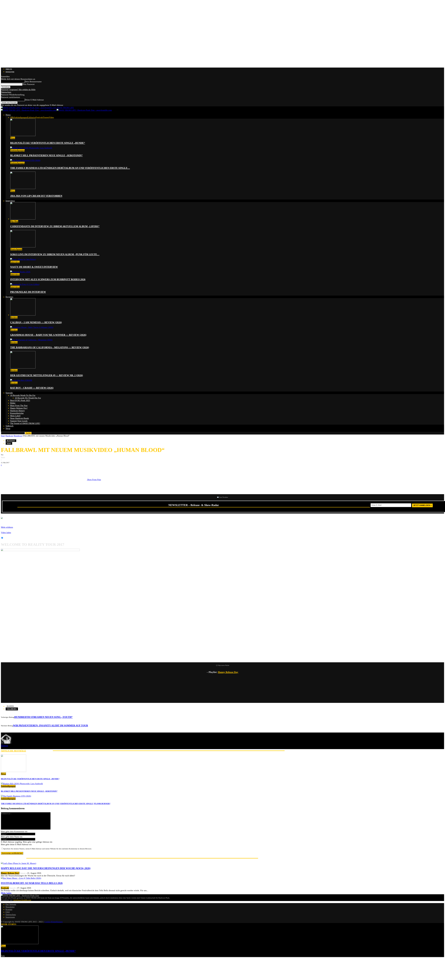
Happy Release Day (228, 672)
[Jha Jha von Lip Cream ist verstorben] (22, 188)
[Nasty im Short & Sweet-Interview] (23, 259)
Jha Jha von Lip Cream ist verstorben (36, 195)
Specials (9, 393)
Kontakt (9, 909)
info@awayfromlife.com (22, 900)
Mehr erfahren (7, 527)
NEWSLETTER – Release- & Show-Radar (193, 505)
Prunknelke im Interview (28, 291)
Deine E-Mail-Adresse (34, 100)
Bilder (12, 403)
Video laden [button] (6, 532)
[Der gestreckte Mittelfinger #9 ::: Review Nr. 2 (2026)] (22, 368)
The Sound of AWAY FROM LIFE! (25, 423)
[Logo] (29, 110)
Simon (3, 457)
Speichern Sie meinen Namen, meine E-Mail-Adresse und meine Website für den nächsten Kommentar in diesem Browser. (47, 849)
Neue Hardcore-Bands (19, 418)
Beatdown (18, 436)
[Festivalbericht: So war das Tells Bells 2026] (21, 878)
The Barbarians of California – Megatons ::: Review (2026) (49, 347)
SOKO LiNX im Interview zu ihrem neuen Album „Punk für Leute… (54, 254)
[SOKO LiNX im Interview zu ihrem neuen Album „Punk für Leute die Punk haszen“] (22, 247)
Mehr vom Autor (39, 750)
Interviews (10, 201)
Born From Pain (94, 479)
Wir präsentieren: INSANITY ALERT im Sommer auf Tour (50, 725)
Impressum (10, 917)
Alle (12, 117)
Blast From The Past (18, 405)
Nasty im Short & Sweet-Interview (34, 266)
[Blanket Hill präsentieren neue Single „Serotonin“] (31, 148)
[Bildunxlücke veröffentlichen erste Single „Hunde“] (22, 135)
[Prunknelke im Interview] (24, 284)
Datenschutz (6, 92)
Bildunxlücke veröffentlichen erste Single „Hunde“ (47, 142)
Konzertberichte (17, 413)
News (8, 115)
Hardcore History (17, 410)
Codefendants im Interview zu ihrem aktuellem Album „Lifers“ (55, 226)
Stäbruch (9, 426)
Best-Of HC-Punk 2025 (20, 400)
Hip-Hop (14, 221)
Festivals (39, 117)
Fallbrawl (12, 709)
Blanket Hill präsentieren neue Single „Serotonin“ (46, 155)
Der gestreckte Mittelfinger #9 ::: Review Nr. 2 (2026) (46, 375)
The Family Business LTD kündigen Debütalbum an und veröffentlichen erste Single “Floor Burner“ (55, 804)
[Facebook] (4, 470)
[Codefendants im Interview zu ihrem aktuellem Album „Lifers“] (22, 219)
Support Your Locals (18, 421)
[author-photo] (6, 743)
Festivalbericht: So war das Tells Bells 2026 (32, 883)
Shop (8, 428)
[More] (41, 470)
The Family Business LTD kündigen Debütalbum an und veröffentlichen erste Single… (70, 168)
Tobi (3, 956)
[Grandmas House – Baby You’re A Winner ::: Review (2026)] (31, 327)
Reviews (9, 297)
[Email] (11, 470)
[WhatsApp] (18, 470)
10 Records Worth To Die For (22, 395)
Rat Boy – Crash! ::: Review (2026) (31, 387)
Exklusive (31, 117)
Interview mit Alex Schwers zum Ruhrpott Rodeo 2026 (47, 279)
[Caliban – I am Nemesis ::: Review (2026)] (22, 315)
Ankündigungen (20, 117)
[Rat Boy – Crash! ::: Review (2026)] (21, 380)
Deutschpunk (16, 249)
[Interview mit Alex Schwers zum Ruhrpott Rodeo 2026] (20, 272)
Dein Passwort (28, 84)
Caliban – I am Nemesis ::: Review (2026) (36, 322)
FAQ (8, 912)
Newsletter (10, 72)
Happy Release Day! (19, 408)
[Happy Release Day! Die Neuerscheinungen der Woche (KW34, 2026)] (18, 863)
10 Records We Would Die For (28, 398)
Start (3, 436)
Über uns (9, 69)
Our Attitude (11, 904)
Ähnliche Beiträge (13, 750)
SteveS (12, 888)
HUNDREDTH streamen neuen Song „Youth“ (43, 717)
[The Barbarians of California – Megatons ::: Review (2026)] (31, 340)
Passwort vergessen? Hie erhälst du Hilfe (18, 89)
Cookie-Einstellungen (53, 922)
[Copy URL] (32, 470)
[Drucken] (25, 470)
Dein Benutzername (33, 81)
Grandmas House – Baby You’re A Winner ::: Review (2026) (48, 334)
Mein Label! (15, 416)
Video (51, 117)
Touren (46, 117)
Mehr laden (6, 893)
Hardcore (9, 436)
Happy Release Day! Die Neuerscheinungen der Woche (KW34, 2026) (45, 868)
